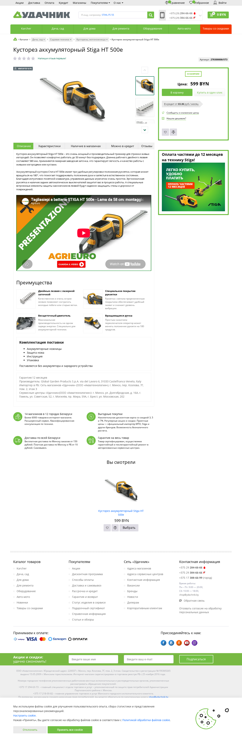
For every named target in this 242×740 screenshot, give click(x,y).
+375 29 (190, 567)
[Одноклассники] (179, 643)
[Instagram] (194, 643)
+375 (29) (180, 13)
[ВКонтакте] (171, 643)
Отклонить (30, 729)
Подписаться (196, 659)
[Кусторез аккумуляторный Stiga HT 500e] (121, 489)
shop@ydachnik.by (158, 697)
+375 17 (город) (195, 577)
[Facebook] (163, 643)
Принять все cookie (70, 729)
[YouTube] (187, 643)
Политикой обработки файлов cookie (146, 720)
